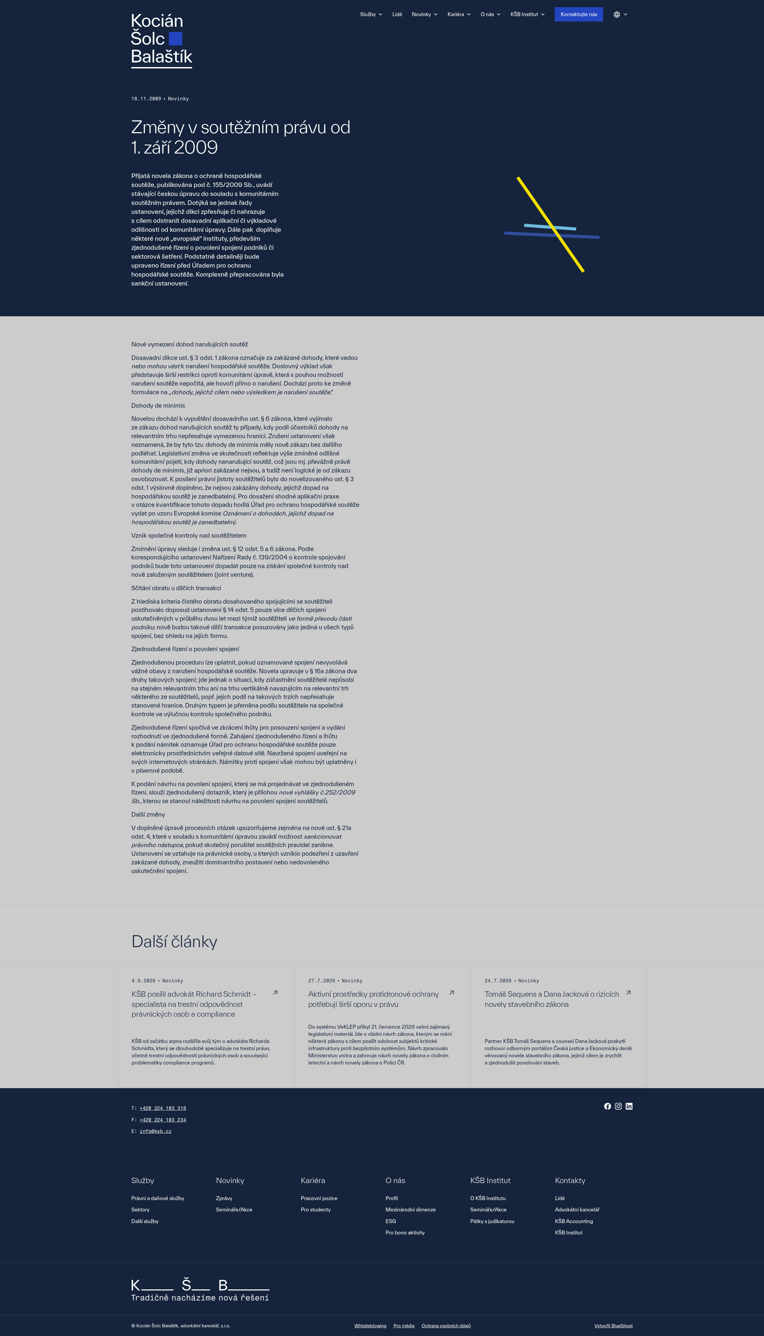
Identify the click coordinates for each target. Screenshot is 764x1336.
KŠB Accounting (574, 1221)
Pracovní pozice (319, 1198)
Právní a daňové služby (157, 1198)
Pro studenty (316, 1209)
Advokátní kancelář (577, 1209)
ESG (391, 1221)
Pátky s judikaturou (492, 1221)
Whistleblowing (370, 1325)
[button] (371, 14)
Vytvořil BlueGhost (613, 1325)
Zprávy (224, 1198)
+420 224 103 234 (163, 1120)
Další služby (144, 1221)
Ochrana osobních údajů (446, 1325)
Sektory (140, 1209)
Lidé (397, 14)
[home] (162, 41)
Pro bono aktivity (405, 1232)
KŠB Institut (569, 1232)
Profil (392, 1198)
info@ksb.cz (156, 1131)
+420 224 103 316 (163, 1108)
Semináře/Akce (234, 1209)
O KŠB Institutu (488, 1198)
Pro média (404, 1325)
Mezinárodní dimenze (411, 1209)
